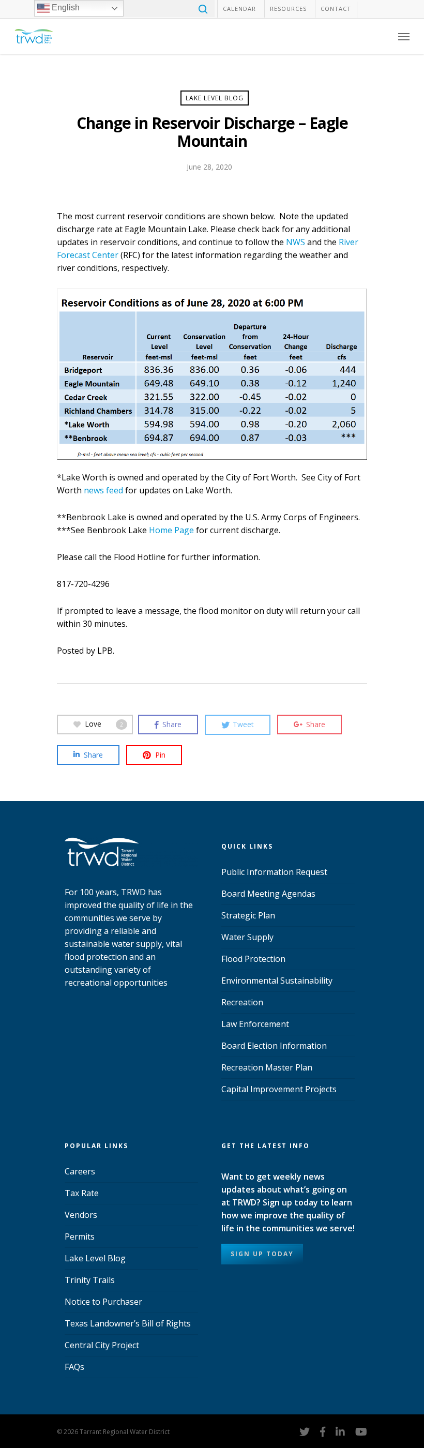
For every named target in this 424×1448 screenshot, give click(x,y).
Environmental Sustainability (276, 980)
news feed (103, 490)
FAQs (74, 1366)
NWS (295, 242)
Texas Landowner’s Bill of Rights (128, 1323)
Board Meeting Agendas (268, 893)
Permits (80, 1236)
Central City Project (102, 1345)
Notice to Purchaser (103, 1301)
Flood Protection (253, 958)
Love (104, 724)
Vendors (81, 1214)
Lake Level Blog (215, 98)
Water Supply (247, 937)
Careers (80, 1171)
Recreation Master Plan (266, 1067)
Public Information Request (274, 872)
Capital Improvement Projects (279, 1089)
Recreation (242, 1002)
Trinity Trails (90, 1280)
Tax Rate (82, 1193)
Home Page (171, 530)
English (65, 7)
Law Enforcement (255, 1024)
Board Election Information (274, 1045)
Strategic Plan (248, 915)
